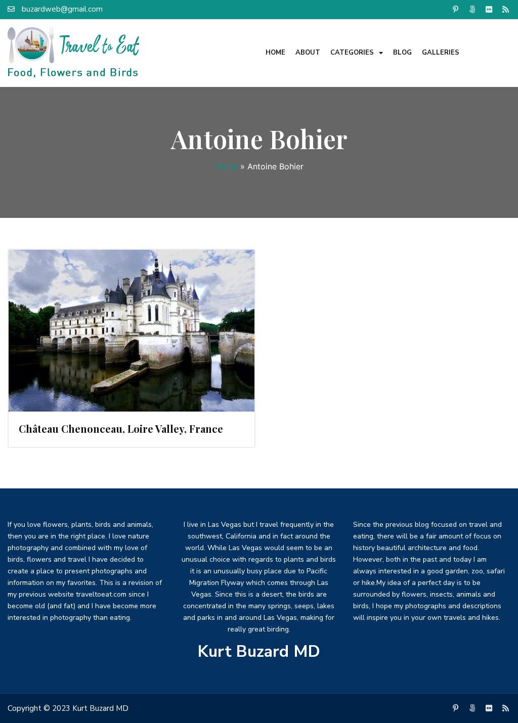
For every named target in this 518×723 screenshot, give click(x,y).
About (307, 52)
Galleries (440, 52)
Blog (402, 52)
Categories (352, 52)
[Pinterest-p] (455, 9)
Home (275, 52)
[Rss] (505, 9)
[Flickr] (489, 9)
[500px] (472, 9)
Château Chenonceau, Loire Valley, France (121, 428)
